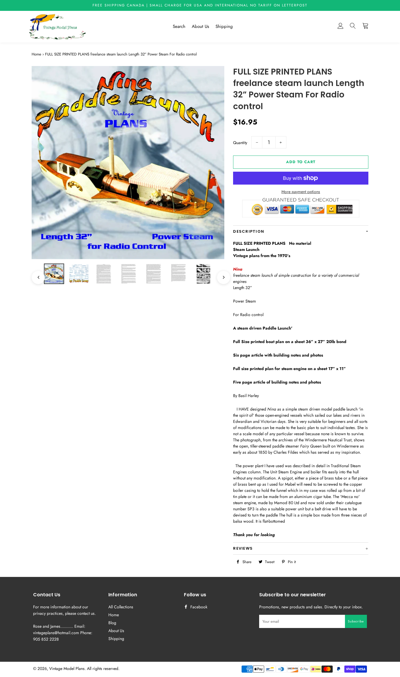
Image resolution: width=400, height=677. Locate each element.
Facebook (198, 607)
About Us (200, 26)
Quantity (240, 143)
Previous (35, 274)
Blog (112, 623)
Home (36, 54)
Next (220, 274)
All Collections (120, 607)
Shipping (224, 26)
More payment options (300, 192)
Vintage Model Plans (67, 668)
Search (179, 26)
